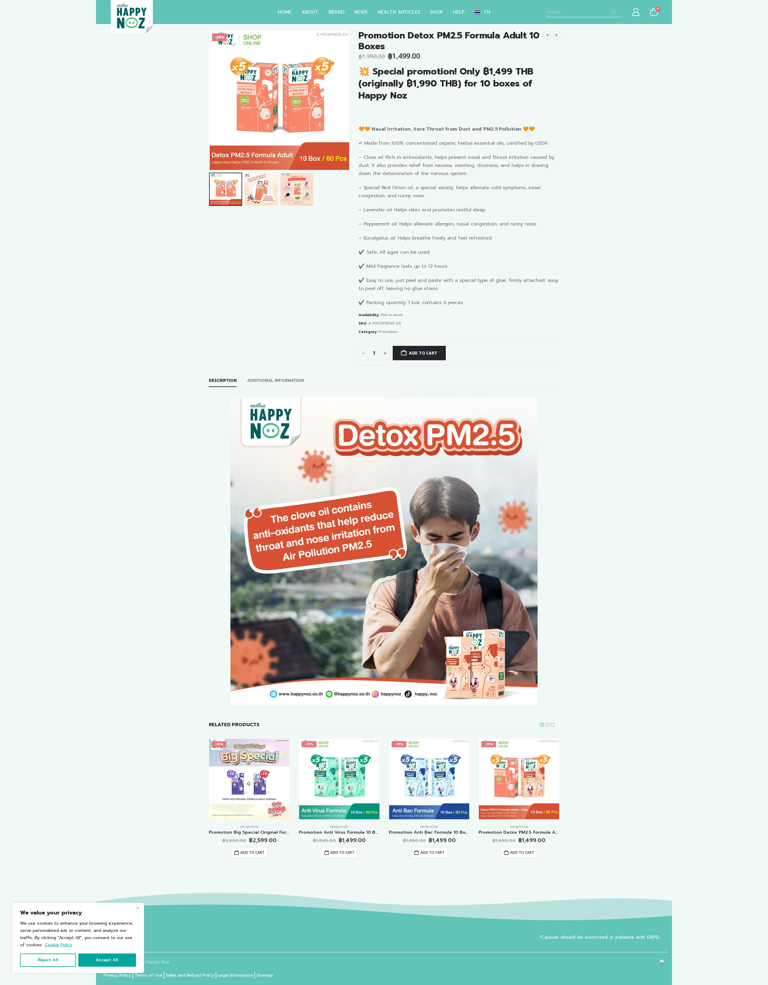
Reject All (48, 960)
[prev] (547, 35)
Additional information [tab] (275, 380)
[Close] (137, 907)
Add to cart (423, 353)
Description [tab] (223, 380)
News (361, 12)
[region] (78, 938)
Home (285, 12)
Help (459, 12)
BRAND (336, 12)
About (310, 12)
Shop (436, 12)
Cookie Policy (58, 945)
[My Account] (635, 12)
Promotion (388, 331)
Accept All (107, 960)
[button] (210, 100)
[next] (556, 35)
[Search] (613, 12)
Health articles (398, 12)
